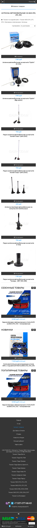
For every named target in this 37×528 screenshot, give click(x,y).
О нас (18, 423)
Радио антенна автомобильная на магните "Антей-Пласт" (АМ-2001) (18, 135)
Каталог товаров (18, 427)
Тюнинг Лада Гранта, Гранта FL (18, 464)
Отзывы (18, 434)
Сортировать (16, 26)
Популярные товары (14, 370)
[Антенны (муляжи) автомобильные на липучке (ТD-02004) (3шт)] (18, 187)
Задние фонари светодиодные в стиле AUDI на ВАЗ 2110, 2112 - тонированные (18, 323)
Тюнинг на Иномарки (18, 496)
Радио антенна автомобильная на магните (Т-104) (18, 244)
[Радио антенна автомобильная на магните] (18, 115)
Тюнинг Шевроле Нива (18, 475)
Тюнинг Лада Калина (18, 468)
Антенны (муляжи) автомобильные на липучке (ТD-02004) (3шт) (18, 208)
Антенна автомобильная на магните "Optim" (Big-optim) (19, 99)
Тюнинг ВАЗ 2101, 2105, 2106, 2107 (18, 492)
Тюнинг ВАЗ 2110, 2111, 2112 (18, 485)
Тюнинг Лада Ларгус (18, 478)
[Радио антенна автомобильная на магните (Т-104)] (18, 223)
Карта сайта (18, 444)
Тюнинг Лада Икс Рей (18, 458)
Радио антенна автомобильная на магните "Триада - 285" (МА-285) (18, 280)
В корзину (19, 56)
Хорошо (31, 523)
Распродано (19, 92)
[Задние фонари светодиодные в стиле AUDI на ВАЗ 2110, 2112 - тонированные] (18, 302)
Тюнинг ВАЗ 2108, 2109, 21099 (18, 489)
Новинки (7, 330)
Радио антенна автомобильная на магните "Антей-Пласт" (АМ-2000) (18, 171)
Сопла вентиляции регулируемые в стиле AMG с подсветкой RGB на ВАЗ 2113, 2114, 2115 (18, 365)
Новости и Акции (18, 437)
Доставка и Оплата (18, 430)
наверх (31, 526)
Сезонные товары (12, 288)
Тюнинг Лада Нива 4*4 (18, 471)
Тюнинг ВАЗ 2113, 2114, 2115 (18, 482)
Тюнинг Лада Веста (18, 454)
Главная (18, 420)
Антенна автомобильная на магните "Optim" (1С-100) (19, 63)
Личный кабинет (18, 441)
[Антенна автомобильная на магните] (18, 43)
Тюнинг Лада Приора (18, 461)
